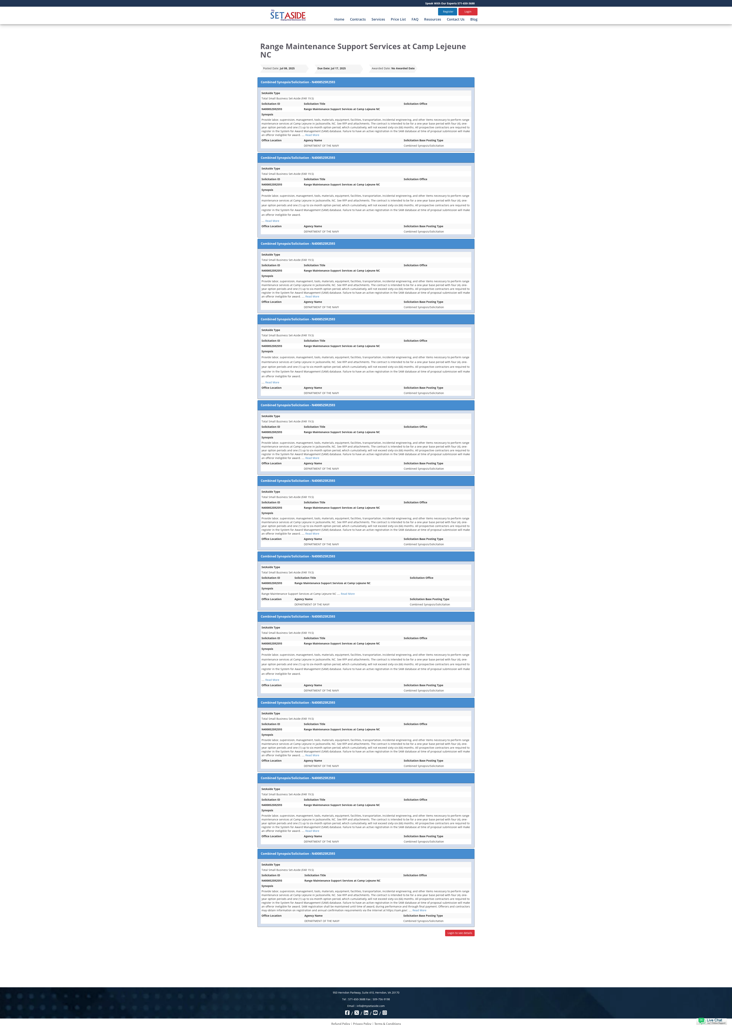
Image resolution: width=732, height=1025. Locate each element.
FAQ (415, 19)
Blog (474, 19)
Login (468, 11)
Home (339, 19)
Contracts (358, 19)
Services (378, 19)
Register (448, 11)
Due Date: (323, 68)
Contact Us (456, 19)
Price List (398, 19)
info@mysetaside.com (371, 1006)
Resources (432, 19)
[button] (711, 1021)
